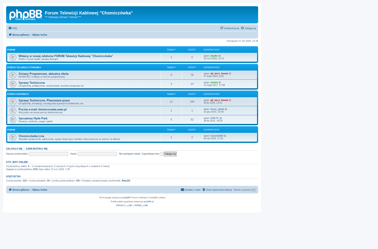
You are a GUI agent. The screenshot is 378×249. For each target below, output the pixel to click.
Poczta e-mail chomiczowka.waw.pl (43, 109)
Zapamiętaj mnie (151, 153)
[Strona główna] (26, 14)
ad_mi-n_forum (219, 73)
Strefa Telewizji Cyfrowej (24, 67)
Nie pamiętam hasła (129, 153)
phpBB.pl (149, 201)
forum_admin (217, 109)
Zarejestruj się (36, 148)
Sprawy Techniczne (32, 82)
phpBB (126, 197)
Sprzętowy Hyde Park (33, 118)
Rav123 (126, 180)
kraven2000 (216, 135)
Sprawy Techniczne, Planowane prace (44, 100)
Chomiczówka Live (31, 136)
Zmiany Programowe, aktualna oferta (43, 73)
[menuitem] (12, 28)
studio (214, 55)
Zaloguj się (14, 148)
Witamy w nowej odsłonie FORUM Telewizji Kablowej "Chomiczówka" (66, 56)
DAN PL (214, 118)
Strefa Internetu (18, 94)
